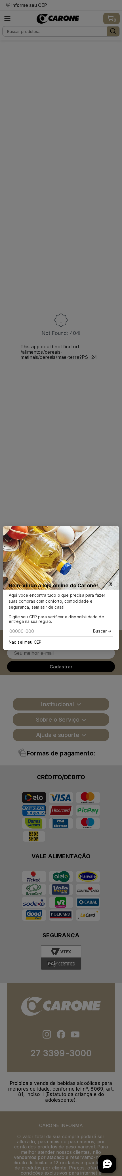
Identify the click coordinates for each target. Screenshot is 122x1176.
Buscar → (102, 631)
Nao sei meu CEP (25, 642)
